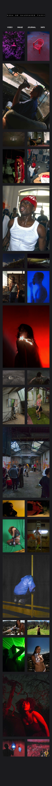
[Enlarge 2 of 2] (46, 135)
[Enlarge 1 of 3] (21, 35)
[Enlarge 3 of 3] (46, 67)
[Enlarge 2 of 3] (46, 35)
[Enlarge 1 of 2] (21, 135)
